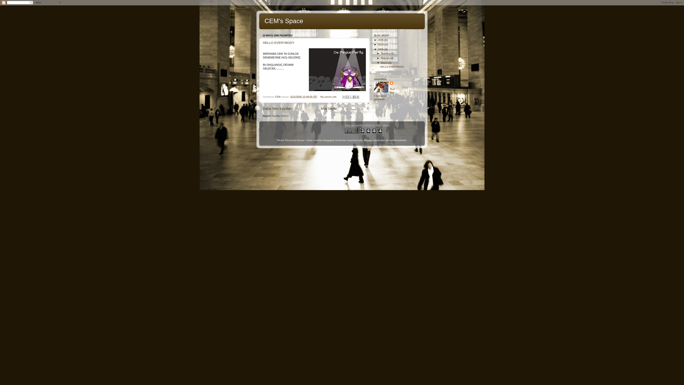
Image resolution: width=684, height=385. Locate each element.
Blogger (368, 140)
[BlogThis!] (347, 97)
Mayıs (384, 62)
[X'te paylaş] (351, 97)
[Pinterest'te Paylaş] (357, 97)
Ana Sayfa (329, 108)
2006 (381, 49)
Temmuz (386, 53)
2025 (381, 40)
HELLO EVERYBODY (278, 43)
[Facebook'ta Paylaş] (354, 97)
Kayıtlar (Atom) (280, 116)
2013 (381, 44)
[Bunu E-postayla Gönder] (344, 97)
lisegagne (328, 140)
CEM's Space (284, 21)
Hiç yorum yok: (329, 96)
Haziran (385, 58)
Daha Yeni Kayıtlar (277, 108)
